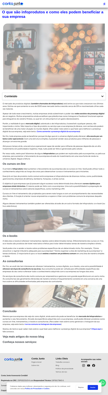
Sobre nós (35, 365)
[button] (104, 4)
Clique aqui (96, 329)
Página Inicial (36, 362)
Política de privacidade (64, 369)
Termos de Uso (61, 372)
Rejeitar (81, 387)
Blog (57, 365)
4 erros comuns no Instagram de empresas (43, 324)
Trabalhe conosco (63, 362)
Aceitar (92, 387)
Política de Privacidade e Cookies (37, 388)
